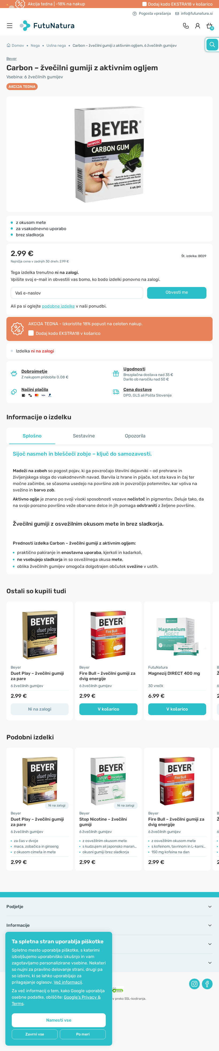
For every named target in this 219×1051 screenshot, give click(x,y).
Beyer (11, 58)
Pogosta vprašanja (155, 13)
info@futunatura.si (197, 13)
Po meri (83, 1034)
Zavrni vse (34, 1034)
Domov (18, 45)
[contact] (186, 25)
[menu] (10, 26)
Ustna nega (56, 45)
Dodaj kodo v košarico (180, 4)
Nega (35, 45)
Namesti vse (58, 1020)
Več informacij (68, 982)
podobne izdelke (58, 306)
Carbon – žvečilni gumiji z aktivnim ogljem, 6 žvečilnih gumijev (125, 45)
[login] (197, 25)
